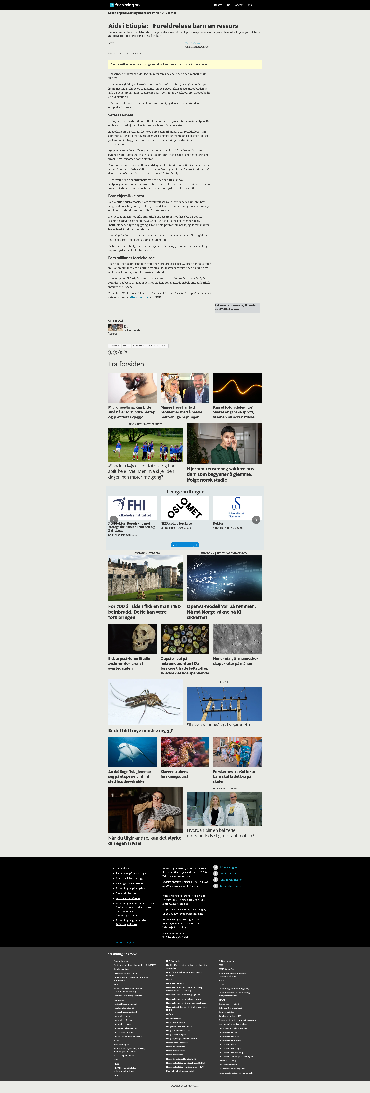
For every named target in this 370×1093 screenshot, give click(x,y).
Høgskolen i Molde (122, 1016)
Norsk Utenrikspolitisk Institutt (181, 1059)
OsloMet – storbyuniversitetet (180, 1071)
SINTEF (222, 984)
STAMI (222, 1000)
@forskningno (228, 867)
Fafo (116, 984)
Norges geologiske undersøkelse (181, 1038)
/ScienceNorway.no (231, 886)
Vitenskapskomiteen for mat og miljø (236, 1073)
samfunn (138, 346)
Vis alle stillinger (185, 545)
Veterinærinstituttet (228, 1065)
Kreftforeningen (121, 1044)
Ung (228, 5)
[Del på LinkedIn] (120, 352)
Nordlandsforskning (175, 1022)
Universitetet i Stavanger (230, 1048)
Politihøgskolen (226, 961)
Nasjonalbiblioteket (175, 983)
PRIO (221, 965)
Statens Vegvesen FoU (229, 1004)
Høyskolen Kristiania (123, 1032)
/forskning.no (228, 873)
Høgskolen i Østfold (123, 1020)
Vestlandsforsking (227, 1061)
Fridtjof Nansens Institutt (125, 1004)
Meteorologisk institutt (124, 1055)
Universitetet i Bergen (229, 1036)
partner (153, 346)
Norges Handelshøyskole (178, 1030)
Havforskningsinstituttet (125, 1012)
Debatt (218, 5)
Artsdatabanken (121, 969)
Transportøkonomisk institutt (233, 1024)
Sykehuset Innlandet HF (230, 1016)
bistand (115, 346)
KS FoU (117, 1040)
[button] (114, 520)
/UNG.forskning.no (231, 879)
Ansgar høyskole (122, 961)
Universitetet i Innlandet (230, 1040)
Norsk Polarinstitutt (175, 1047)
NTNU (169, 979)
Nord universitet (173, 1018)
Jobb (249, 5)
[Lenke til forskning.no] (158, 3)
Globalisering (139, 297)
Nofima (169, 1014)
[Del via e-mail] (126, 352)
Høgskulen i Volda (122, 1024)
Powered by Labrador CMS (185, 1085)
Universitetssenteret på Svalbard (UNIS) (237, 1056)
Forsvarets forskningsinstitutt (128, 996)
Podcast (238, 5)
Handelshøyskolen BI (124, 1008)
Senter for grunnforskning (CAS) (234, 988)
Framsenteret (120, 1000)
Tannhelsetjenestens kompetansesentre (237, 1020)
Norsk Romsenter (174, 1055)
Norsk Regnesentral (175, 1051)
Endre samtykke (125, 942)
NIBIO (116, 1064)
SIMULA (222, 980)
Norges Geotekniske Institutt (179, 1026)
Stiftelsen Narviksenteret (230, 1008)
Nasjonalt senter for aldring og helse (183, 995)
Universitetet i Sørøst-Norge (232, 1052)
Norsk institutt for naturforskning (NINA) (185, 1063)
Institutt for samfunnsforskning (129, 1036)
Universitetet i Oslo (227, 1044)
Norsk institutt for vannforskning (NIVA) (185, 1067)
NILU (116, 1075)
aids (164, 346)
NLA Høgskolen (173, 961)
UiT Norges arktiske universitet (233, 1028)
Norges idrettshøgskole (177, 1042)
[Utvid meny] (260, 5)
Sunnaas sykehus (227, 1012)
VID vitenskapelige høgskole (232, 1069)
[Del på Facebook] (110, 352)
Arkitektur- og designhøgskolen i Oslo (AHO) (135, 965)
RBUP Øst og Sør (226, 969)
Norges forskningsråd (176, 1034)
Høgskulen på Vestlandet (125, 1028)
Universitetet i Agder (228, 1032)
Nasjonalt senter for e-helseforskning (183, 999)
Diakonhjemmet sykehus (125, 973)
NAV (116, 1060)
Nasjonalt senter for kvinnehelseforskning (186, 1003)
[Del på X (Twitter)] (115, 352)
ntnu (126, 346)
